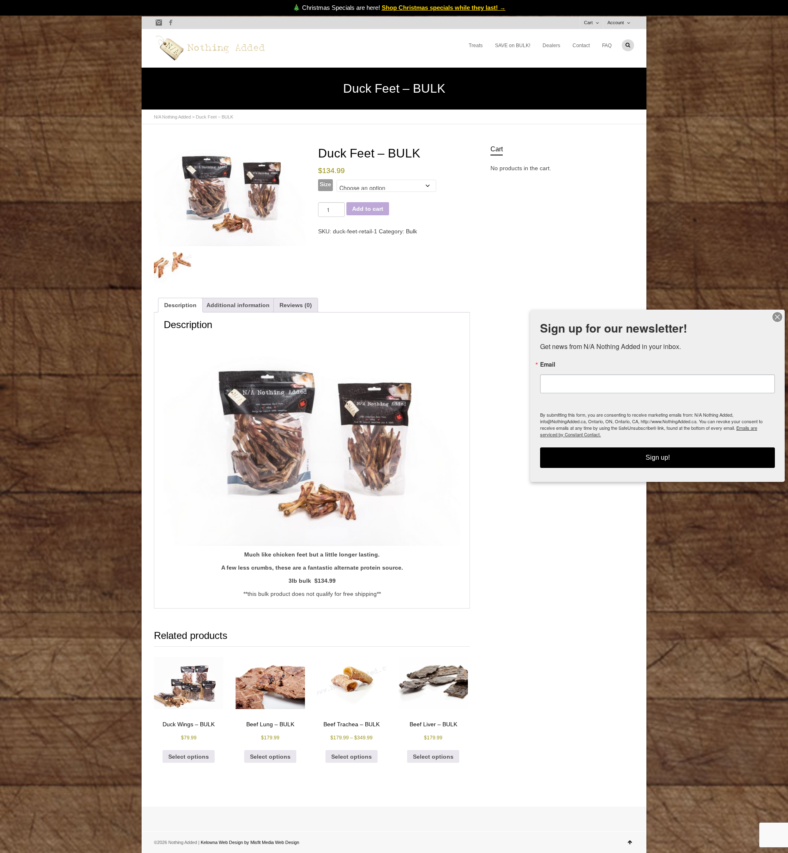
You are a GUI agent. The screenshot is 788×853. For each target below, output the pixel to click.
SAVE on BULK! (512, 45)
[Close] (777, 317)
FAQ (607, 45)
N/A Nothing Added (172, 116)
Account (615, 22)
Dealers (551, 45)
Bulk (411, 231)
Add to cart (367, 208)
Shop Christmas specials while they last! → (444, 7)
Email (547, 364)
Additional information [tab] (238, 305)
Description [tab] (180, 305)
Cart (588, 22)
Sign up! (658, 457)
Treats (476, 45)
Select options (188, 756)
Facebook (171, 22)
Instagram (159, 22)
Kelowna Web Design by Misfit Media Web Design (250, 842)
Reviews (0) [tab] (295, 305)
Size (325, 184)
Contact (581, 45)
